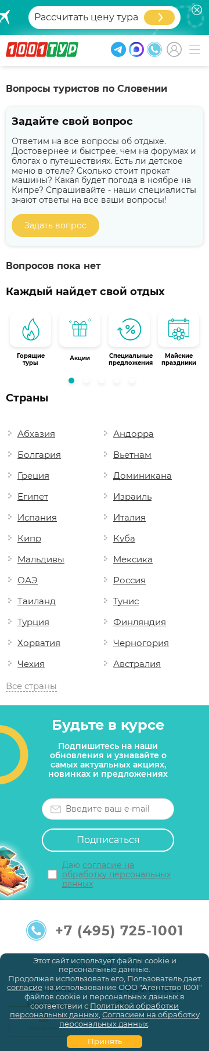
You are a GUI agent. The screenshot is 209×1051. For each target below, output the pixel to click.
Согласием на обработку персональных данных (129, 1019)
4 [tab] (119, 383)
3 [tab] (104, 383)
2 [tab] (89, 383)
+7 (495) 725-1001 (119, 931)
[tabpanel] (30, 342)
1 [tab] (74, 383)
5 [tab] (134, 383)
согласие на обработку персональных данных (116, 874)
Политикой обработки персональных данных (94, 1010)
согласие (24, 987)
